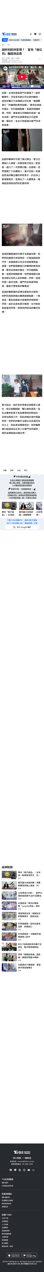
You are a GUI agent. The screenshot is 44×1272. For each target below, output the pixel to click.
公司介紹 (5, 1218)
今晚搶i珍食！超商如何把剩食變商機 (22, 495)
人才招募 (5, 1224)
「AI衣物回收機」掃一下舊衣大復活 (22, 497)
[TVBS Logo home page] (9, 34)
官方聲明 (5, 1243)
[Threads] (19, 1170)
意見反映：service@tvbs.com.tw (22, 1161)
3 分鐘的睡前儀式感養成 (22, 485)
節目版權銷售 (6, 1234)
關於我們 (5, 1183)
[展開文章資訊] (40, 59)
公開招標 (5, 1237)
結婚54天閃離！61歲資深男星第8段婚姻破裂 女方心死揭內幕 (25, 40)
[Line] (15, 1170)
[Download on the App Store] (14, 1255)
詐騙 (4, 470)
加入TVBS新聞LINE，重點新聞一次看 (22, 523)
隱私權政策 (6, 1197)
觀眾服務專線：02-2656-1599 (22, 1164)
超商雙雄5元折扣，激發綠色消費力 (22, 492)
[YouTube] (29, 1170)
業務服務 (5, 1240)
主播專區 (5, 1227)
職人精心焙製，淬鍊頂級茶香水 (22, 482)
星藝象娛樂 (6, 1230)
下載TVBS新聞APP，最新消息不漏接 (22, 520)
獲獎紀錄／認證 (7, 1246)
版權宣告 (5, 1206)
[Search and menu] (40, 34)
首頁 (3, 45)
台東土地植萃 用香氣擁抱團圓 (22, 480)
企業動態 (5, 1221)
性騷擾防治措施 (7, 1200)
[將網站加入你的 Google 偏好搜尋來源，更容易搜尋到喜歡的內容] (22, 527)
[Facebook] (10, 1170)
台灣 (18, 470)
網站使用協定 (6, 1203)
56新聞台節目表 (7, 1186)
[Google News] (33, 1170)
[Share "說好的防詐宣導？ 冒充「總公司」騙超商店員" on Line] (35, 34)
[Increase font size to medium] (30, 34)
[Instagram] (24, 1170)
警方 (25, 470)
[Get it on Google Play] (29, 1255)
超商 (11, 470)
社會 (8, 45)
